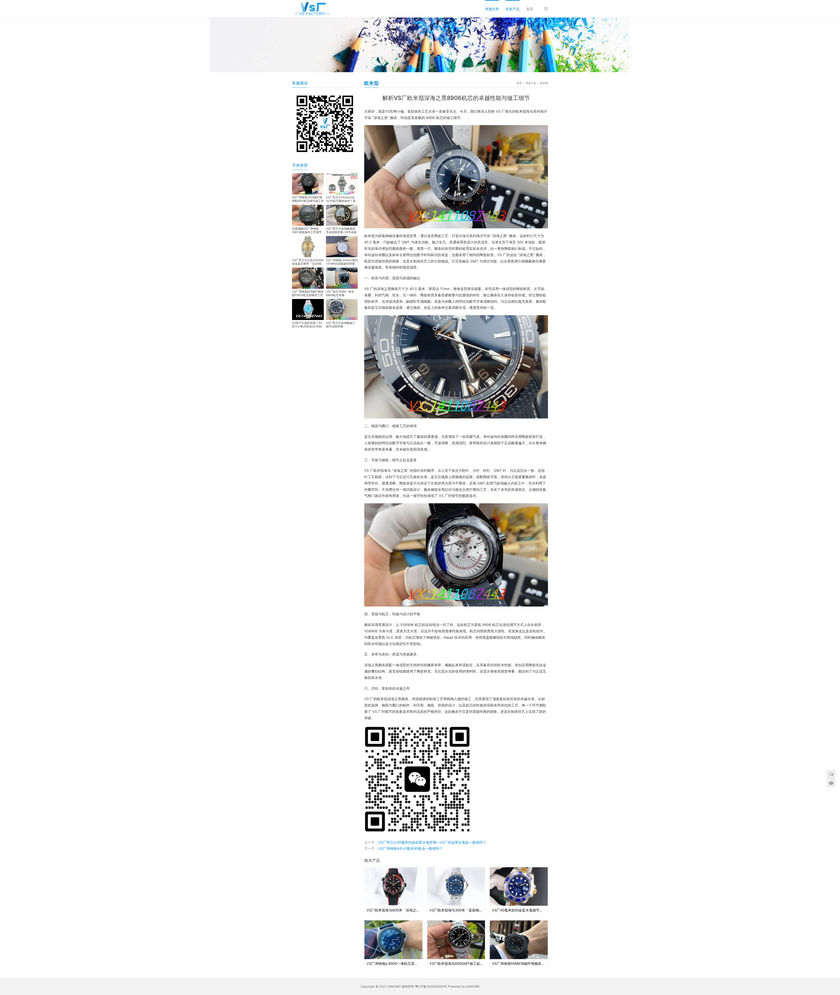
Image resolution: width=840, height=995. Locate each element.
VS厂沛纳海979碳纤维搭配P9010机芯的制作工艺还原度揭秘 (308, 293)
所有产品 (513, 9)
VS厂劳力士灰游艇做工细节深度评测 (340, 324)
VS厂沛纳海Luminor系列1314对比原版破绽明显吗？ (342, 261)
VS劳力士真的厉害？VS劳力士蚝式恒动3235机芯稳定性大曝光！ (307, 324)
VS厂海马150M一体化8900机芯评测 (340, 293)
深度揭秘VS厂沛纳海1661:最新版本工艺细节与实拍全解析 (307, 230)
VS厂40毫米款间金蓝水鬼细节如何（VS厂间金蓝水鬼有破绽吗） (519, 910)
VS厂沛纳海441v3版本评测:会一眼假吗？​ (410, 848)
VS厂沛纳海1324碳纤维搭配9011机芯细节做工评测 (308, 199)
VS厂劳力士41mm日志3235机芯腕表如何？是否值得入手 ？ (341, 199)
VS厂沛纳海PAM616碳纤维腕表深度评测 (519, 963)
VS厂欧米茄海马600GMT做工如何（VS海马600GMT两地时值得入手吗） (456, 963)
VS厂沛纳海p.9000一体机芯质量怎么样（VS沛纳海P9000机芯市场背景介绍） (393, 963)
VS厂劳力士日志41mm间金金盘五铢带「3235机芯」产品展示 (308, 261)
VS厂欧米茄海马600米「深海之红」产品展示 (393, 910)
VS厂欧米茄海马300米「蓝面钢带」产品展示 (456, 910)
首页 (529, 9)
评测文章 (492, 9)
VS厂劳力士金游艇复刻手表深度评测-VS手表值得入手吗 (341, 230)
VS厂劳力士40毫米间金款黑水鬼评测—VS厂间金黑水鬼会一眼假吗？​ (432, 842)
